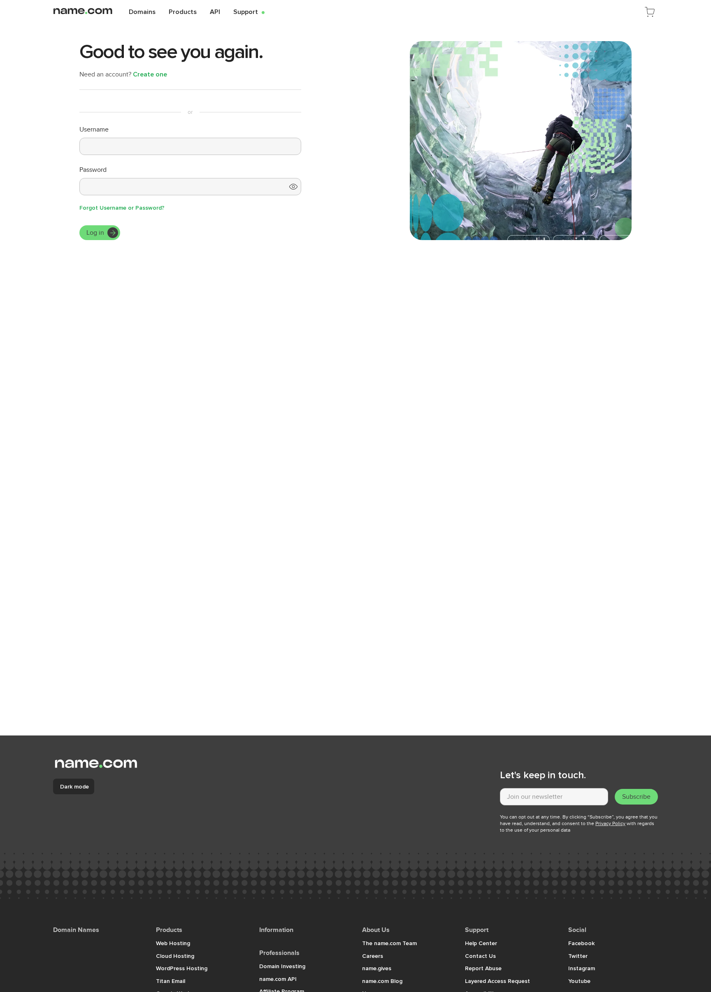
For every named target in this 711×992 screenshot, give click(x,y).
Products (183, 11)
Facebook (581, 943)
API (215, 11)
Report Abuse (483, 968)
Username (94, 129)
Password (93, 170)
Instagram (581, 968)
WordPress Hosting (181, 968)
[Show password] (293, 186)
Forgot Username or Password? (122, 207)
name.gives (376, 968)
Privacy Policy (610, 823)
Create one (150, 74)
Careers (372, 956)
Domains (142, 11)
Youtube (579, 981)
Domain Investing (282, 966)
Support (249, 11)
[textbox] (554, 797)
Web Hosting (173, 943)
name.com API (278, 979)
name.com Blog (382, 981)
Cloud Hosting (175, 956)
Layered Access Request (497, 981)
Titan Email (170, 981)
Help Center (481, 943)
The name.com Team (389, 943)
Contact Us (480, 956)
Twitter (578, 956)
